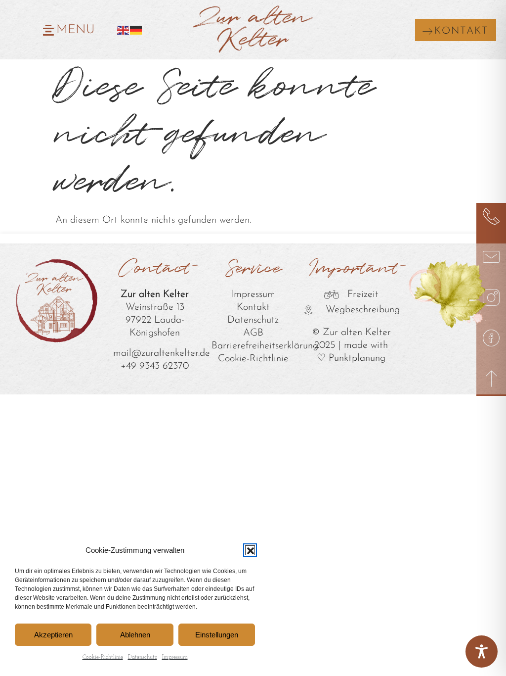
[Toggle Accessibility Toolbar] (481, 651)
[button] (250, 550)
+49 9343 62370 (155, 366)
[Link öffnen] (491, 216)
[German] (136, 30)
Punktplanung (357, 358)
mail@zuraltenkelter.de (161, 353)
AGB (253, 333)
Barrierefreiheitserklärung (264, 346)
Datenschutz (142, 657)
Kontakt (253, 307)
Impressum (175, 657)
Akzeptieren (53, 634)
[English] (123, 30)
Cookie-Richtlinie (103, 657)
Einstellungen (216, 634)
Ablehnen (135, 634)
